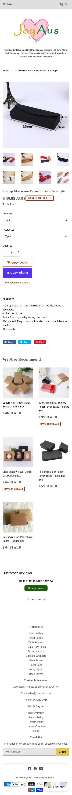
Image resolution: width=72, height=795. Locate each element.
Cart (66, 4)
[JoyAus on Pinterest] (35, 769)
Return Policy (36, 717)
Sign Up (63, 752)
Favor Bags (36, 664)
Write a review (36, 588)
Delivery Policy (36, 712)
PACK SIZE (8, 229)
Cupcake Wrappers (36, 655)
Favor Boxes (36, 660)
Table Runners (36, 642)
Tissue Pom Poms (36, 647)
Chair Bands (36, 637)
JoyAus (27, 777)
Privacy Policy (36, 722)
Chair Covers (36, 674)
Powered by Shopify (44, 777)
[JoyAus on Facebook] (29, 769)
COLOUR (7, 213)
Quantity (7, 245)
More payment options (17, 282)
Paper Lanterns (36, 651)
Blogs (36, 730)
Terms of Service (36, 726)
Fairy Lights (36, 669)
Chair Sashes (36, 633)
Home (6, 70)
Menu (10, 4)
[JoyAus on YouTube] (41, 769)
